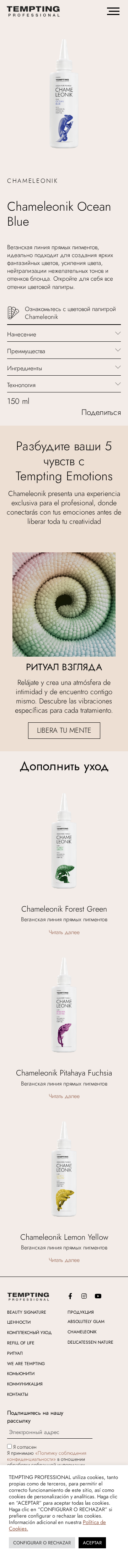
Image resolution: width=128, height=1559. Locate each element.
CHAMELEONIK (82, 1332)
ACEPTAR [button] (92, 1542)
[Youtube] (98, 1296)
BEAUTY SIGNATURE (26, 1312)
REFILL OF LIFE (20, 1343)
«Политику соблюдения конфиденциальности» (46, 1456)
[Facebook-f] (70, 1296)
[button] (64, 333)
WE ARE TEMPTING (26, 1363)
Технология (21, 385)
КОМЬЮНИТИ (20, 1373)
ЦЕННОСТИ (19, 1322)
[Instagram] (84, 1296)
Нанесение (21, 334)
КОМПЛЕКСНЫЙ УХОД (29, 1332)
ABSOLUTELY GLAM (86, 1321)
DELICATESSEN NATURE (90, 1342)
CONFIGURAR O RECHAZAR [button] (42, 1542)
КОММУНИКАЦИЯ (25, 1384)
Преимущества (26, 351)
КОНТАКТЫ (17, 1394)
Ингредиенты (24, 368)
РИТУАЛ (15, 1353)
